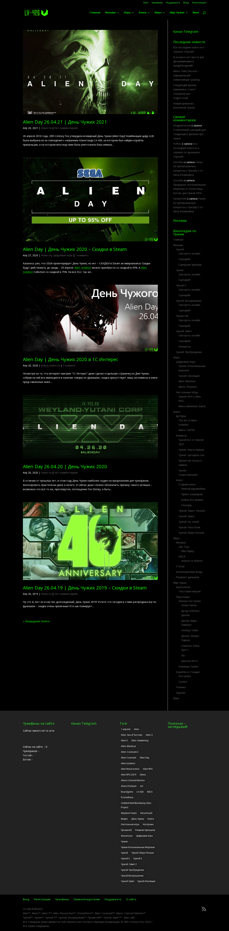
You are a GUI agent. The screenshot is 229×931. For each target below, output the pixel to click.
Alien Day (144, 757)
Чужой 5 (137, 858)
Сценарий (184, 259)
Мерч (158, 12)
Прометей (182, 316)
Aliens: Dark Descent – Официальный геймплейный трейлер (186, 75)
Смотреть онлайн (189, 253)
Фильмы (110, 12)
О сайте (131, 899)
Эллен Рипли (189, 605)
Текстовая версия (190, 591)
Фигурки (181, 542)
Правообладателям (87, 899)
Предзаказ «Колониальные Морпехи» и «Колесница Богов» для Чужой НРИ (189, 189)
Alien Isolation (128, 763)
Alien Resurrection (130, 768)
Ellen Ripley (187, 551)
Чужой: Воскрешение (188, 300)
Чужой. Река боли (189, 527)
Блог (145, 3)
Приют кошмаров (192, 494)
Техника (181, 687)
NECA (182, 556)
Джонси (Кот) (189, 661)
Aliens (143, 774)
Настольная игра (130, 824)
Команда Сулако (189, 666)
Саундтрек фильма (190, 264)
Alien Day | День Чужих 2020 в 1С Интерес (70, 359)
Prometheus (127, 797)
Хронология (183, 587)
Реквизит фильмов (187, 577)
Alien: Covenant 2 (129, 751)
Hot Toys (184, 546)
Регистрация (199, 3)
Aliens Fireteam (129, 786)
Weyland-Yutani (129, 813)
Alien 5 (124, 740)
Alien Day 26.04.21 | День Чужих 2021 (65, 122)
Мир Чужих (177, 12)
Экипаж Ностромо (190, 601)
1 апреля (125, 729)
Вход (186, 3)
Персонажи (183, 597)
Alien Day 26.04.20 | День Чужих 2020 (65, 466)
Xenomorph (146, 813)
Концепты (185, 346)
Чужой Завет (127, 881)
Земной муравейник (193, 488)
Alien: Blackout (187, 381)
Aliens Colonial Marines (133, 780)
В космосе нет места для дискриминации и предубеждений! (188, 61)
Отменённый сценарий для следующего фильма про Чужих (189, 134)
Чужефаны (157, 3)
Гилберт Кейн (189, 630)
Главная (95, 12)
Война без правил (192, 499)
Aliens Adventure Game (192, 406)
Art (141, 786)
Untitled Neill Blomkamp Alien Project (136, 805)
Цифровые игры (62, 255)
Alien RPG (148, 768)
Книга (151, 818)
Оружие (180, 692)
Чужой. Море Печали (191, 532)
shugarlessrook (182, 125)
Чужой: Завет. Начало (192, 510)
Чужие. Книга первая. (191, 449)
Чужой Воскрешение (132, 875)
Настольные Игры (187, 392)
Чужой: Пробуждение (189, 352)
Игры (127, 12)
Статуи (180, 566)
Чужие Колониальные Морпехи (138, 847)
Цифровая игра (144, 835)
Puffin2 (177, 143)
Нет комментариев (66, 128)
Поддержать (173, 3)
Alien (136, 729)
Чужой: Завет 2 (129, 864)
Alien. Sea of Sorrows (131, 734)
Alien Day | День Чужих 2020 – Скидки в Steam (75, 249)
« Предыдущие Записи (36, 621)
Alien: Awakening (139, 740)
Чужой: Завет (184, 331)
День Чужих (137, 818)
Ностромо (185, 676)
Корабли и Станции (187, 672)
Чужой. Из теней (189, 521)
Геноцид (186, 505)
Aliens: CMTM (186, 430)
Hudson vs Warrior (192, 560)
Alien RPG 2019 (128, 774)
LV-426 (140, 791)
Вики (196, 12)
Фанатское (127, 835)
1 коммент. (82, 255)
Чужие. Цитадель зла (191, 455)
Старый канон (187, 484)
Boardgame (127, 791)
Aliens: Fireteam (188, 386)
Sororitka (178, 162)
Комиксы (181, 435)
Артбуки (181, 416)
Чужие (180, 270)
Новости (46, 128)
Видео (124, 818)
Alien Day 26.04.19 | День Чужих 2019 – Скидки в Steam (85, 587)
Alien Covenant (128, 757)
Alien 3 (149, 734)
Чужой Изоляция (146, 881)
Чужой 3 (181, 285)
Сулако (183, 681)
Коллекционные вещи (189, 572)
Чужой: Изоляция (189, 376)
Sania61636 (180, 198)
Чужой (180, 249)
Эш (183, 655)
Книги (142, 12)
